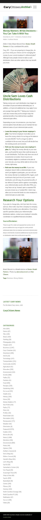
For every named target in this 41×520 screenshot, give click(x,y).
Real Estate (7, 415)
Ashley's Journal (8, 451)
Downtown (6, 353)
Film (4, 334)
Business (19, 37)
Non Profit (6, 405)
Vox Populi (6, 470)
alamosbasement (22, 272)
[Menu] (35, 7)
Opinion (5, 448)
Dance (5, 331)
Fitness (5, 486)
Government (7, 443)
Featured (24, 37)
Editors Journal (8, 456)
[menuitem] (30, 7)
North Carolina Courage (10, 492)
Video (5, 502)
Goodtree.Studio (7, 517)
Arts (4, 328)
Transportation (7, 361)
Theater (5, 345)
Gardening (6, 388)
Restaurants (7, 421)
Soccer (5, 500)
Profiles (5, 413)
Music (5, 337)
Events (5, 375)
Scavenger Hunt (8, 473)
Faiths (5, 377)
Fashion (5, 380)
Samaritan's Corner (9, 467)
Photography (7, 342)
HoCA (5, 356)
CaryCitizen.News (11, 310)
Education (6, 369)
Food (4, 383)
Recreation (6, 418)
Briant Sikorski (14, 39)
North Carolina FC (9, 494)
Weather (6, 424)
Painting (5, 339)
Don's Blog (6, 454)
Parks (5, 407)
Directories (6, 426)
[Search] (30, 7)
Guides (5, 432)
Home (5, 399)
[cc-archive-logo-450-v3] (17, 7)
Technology (6, 358)
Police (5, 445)
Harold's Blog (7, 459)
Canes (5, 483)
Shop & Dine (7, 475)
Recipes (5, 386)
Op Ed (5, 464)
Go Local (6, 391)
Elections (6, 440)
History (5, 396)
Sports (5, 478)
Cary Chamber (8, 350)
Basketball (6, 481)
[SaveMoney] (18, 22)
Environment (7, 372)
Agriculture (6, 366)
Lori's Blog (6, 462)
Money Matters (18, 278)
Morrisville (6, 434)
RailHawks (6, 497)
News (5, 437)
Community (7, 364)
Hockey (5, 489)
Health (5, 394)
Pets (4, 410)
